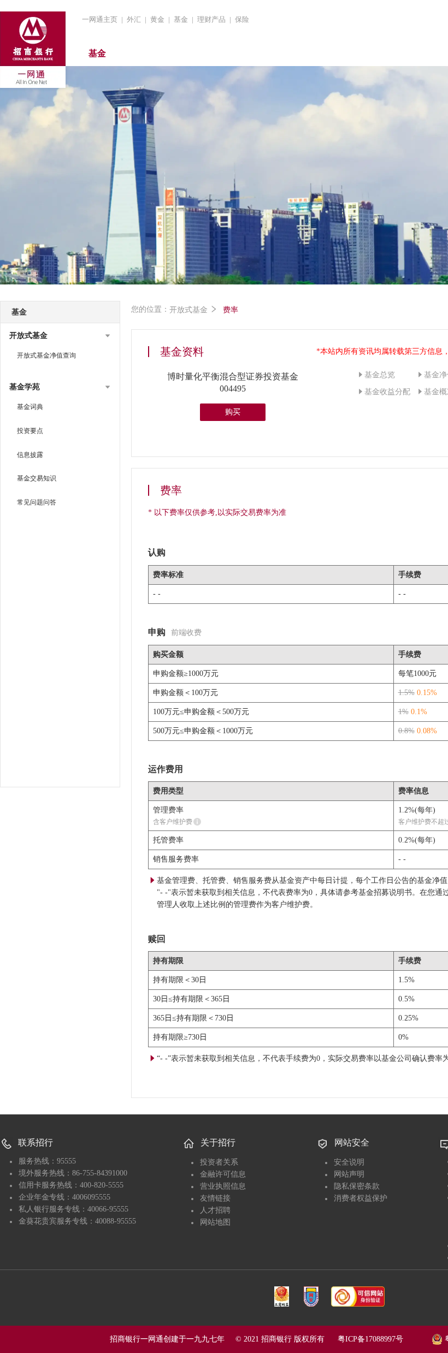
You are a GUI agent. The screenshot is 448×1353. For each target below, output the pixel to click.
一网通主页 (99, 19)
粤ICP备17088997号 (383, 1339)
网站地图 (215, 1222)
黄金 (157, 19)
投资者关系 (219, 1162)
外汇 (134, 19)
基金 (181, 19)
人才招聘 (215, 1210)
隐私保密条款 (357, 1186)
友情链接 (215, 1198)
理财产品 (211, 19)
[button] (60, 335)
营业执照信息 (223, 1186)
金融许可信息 (223, 1174)
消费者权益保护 (360, 1198)
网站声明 (349, 1174)
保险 (242, 19)
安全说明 (349, 1162)
